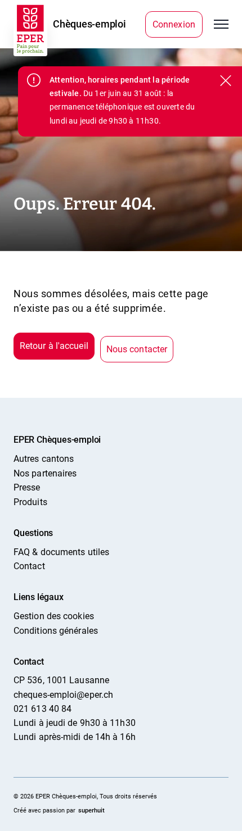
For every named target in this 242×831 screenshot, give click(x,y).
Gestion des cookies (54, 616)
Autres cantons (44, 458)
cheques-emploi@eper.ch (63, 694)
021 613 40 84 (42, 708)
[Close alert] (224, 81)
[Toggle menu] (221, 24)
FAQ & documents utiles (61, 552)
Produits (30, 502)
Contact (29, 566)
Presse (27, 487)
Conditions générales (56, 630)
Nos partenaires (45, 473)
